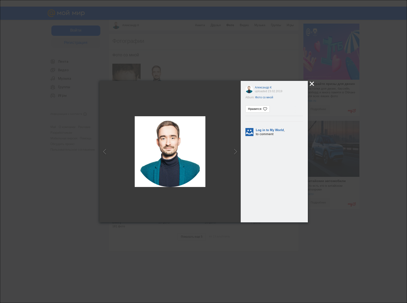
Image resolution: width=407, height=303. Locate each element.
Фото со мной (264, 97)
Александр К (263, 87)
